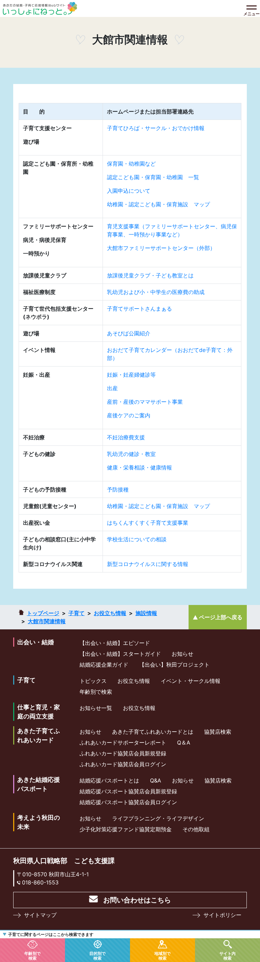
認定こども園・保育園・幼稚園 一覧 (153, 177)
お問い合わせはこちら (137, 900)
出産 (112, 388)
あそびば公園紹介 (128, 333)
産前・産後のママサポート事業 (145, 401)
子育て (76, 613)
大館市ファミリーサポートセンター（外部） (161, 248)
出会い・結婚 (35, 642)
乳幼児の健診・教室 (131, 454)
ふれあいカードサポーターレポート (123, 742)
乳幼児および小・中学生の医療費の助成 (155, 292)
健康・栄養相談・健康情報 (139, 467)
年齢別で (32, 955)
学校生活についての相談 (137, 539)
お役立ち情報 (110, 613)
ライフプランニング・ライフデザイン (158, 818)
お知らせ (182, 653)
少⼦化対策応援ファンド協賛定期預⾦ (126, 829)
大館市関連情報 (47, 621)
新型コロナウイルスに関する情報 (147, 564)
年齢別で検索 (96, 691)
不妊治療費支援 (126, 437)
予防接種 (118, 489)
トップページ (43, 613)
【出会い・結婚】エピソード (115, 643)
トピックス (93, 680)
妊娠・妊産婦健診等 (131, 374)
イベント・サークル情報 (190, 680)
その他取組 (196, 829)
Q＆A (183, 742)
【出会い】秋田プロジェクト (174, 664)
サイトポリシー (222, 915)
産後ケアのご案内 (128, 415)
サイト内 (227, 955)
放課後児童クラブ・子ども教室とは (150, 275)
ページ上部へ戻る (220, 617)
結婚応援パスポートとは (109, 780)
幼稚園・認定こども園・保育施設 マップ (158, 204)
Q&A (155, 780)
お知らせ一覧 (96, 708)
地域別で (162, 955)
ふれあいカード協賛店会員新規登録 (123, 753)
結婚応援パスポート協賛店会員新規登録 (128, 791)
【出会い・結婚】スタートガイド (120, 653)
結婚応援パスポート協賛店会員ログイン (128, 802)
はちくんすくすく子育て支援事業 (147, 522)
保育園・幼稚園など (131, 163)
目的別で (97, 955)
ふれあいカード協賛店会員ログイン (123, 764)
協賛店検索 (217, 731)
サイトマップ (40, 915)
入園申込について (128, 190)
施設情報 (146, 613)
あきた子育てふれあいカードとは (152, 731)
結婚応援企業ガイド (104, 664)
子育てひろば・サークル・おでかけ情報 (155, 128)
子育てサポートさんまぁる (139, 308)
